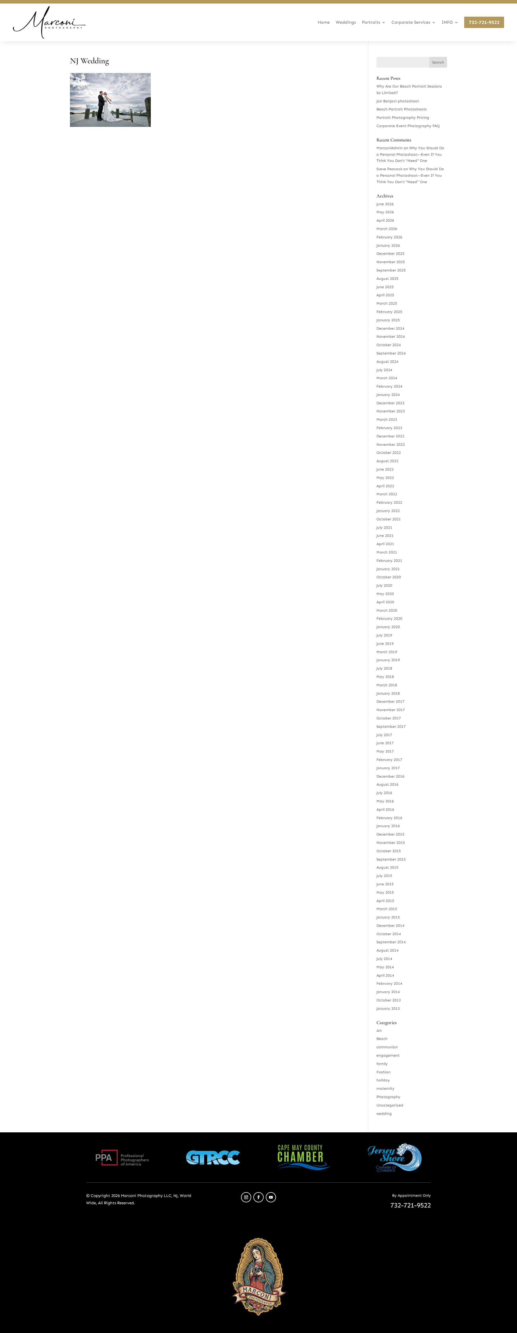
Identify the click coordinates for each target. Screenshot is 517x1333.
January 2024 (388, 394)
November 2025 (390, 262)
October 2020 (388, 577)
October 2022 (388, 452)
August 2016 (387, 784)
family (382, 1063)
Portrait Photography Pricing (402, 117)
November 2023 (390, 411)
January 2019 (388, 660)
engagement (388, 1055)
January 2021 (388, 569)
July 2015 (384, 875)
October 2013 (388, 1000)
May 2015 (385, 892)
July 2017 (384, 735)
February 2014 (389, 983)
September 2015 (391, 859)
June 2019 (385, 643)
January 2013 (388, 1008)
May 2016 (385, 801)
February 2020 (389, 618)
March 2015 (386, 909)
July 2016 (384, 793)
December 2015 (390, 834)
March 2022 (386, 494)
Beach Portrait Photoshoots (401, 109)
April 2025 (385, 295)
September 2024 (391, 353)
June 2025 (385, 287)
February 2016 (389, 818)
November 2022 (390, 444)
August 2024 (387, 361)
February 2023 (389, 428)
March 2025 (386, 303)
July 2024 (384, 370)
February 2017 (389, 759)
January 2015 (388, 917)
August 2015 (387, 867)
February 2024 (389, 386)
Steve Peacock (389, 169)
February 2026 (389, 237)
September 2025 (391, 270)
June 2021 (385, 535)
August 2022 (387, 461)
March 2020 (386, 610)
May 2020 (385, 593)
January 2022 (388, 511)
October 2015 (388, 851)
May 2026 (385, 212)
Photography (388, 1097)
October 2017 (388, 718)
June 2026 (385, 204)
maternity (385, 1088)
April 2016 (385, 809)
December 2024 (390, 328)
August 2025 (387, 278)
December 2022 (390, 436)
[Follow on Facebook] (258, 1197)
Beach (381, 1038)
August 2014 (387, 950)
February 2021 (389, 560)
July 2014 (384, 958)
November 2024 (390, 336)
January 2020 (388, 627)
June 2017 (385, 743)
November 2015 (390, 842)
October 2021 (388, 519)
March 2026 (386, 229)
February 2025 (389, 311)
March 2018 (386, 685)
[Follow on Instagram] (246, 1197)
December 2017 (390, 701)
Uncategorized (389, 1105)
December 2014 (390, 925)
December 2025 (390, 253)
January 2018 (388, 693)
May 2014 (385, 967)
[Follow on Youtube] (271, 1197)
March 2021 (386, 552)
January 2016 (388, 826)
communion (387, 1047)
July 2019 (384, 635)
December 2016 (390, 776)
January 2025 (388, 320)
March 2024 (386, 378)
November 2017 (390, 710)
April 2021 (385, 544)
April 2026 (385, 220)
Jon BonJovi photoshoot (397, 101)
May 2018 (385, 676)
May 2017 (385, 751)
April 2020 (385, 602)
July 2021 (384, 527)
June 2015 (385, 884)
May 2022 (385, 477)
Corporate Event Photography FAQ (408, 126)
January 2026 (388, 245)
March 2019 (386, 652)
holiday (383, 1080)
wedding (384, 1113)
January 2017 (388, 768)
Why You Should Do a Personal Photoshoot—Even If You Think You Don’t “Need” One (410, 154)
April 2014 (385, 975)
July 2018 (384, 668)
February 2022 (389, 502)
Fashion (383, 1072)
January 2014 (388, 992)
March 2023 (386, 419)
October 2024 (388, 345)
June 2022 (385, 469)
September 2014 (391, 942)
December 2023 (390, 403)
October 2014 (388, 934)
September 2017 (391, 726)
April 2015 (385, 901)
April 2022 (385, 486)
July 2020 (384, 585)
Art (379, 1030)
